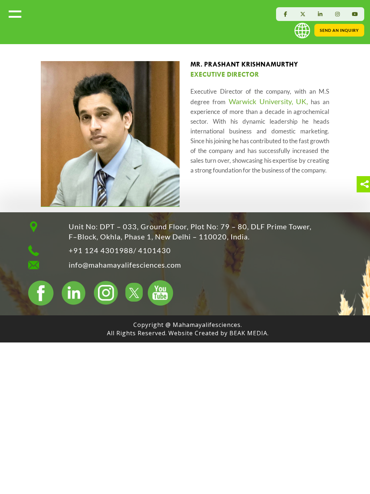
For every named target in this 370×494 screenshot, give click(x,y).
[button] (303, 30)
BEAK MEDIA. (249, 333)
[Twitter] (303, 14)
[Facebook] (285, 14)
